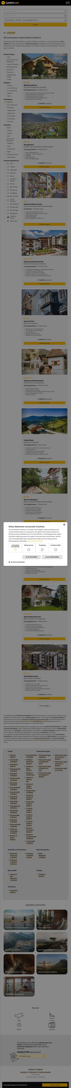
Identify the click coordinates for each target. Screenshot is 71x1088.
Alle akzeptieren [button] (52, 557)
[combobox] (64, 524)
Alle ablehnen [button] (31, 557)
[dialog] (35, 544)
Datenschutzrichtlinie (35, 541)
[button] (17, 562)
